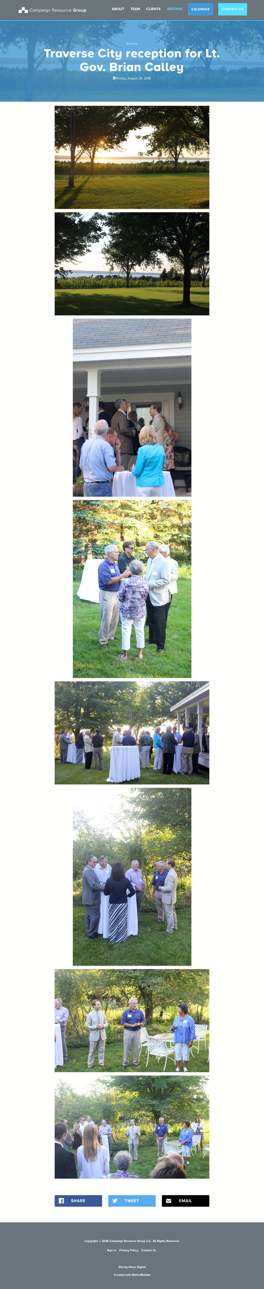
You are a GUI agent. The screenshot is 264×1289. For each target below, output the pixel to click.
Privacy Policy (128, 1250)
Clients (153, 9)
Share (78, 1200)
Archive (174, 9)
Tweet (132, 1200)
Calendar (200, 9)
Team (135, 9)
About (118, 9)
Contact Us (233, 9)
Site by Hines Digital (132, 1267)
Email (185, 1200)
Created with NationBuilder (132, 1275)
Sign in (111, 1250)
